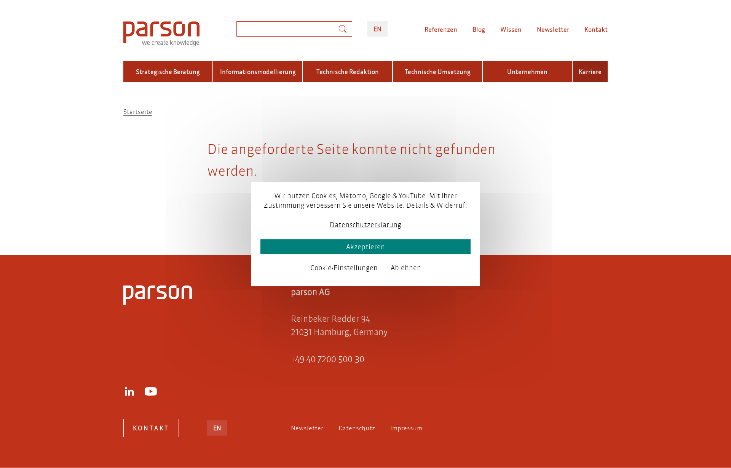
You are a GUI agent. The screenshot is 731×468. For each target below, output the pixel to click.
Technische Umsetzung (438, 71)
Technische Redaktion (347, 71)
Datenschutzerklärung (365, 224)
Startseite (137, 111)
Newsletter (553, 29)
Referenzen (441, 29)
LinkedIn (129, 391)
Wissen (511, 29)
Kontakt (596, 29)
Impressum (406, 428)
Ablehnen (406, 267)
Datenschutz (356, 428)
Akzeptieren (365, 246)
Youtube (151, 391)
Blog (478, 29)
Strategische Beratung (168, 71)
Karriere (590, 71)
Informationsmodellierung (258, 71)
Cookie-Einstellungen (344, 267)
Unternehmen (527, 71)
